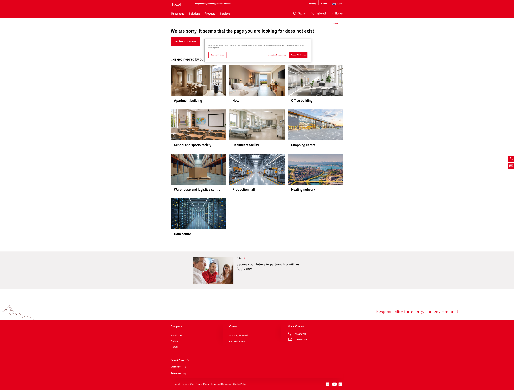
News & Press (177, 360)
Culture (175, 341)
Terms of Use (188, 384)
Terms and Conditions (221, 384)
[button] (185, 41)
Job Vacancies (237, 341)
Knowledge (177, 14)
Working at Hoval (238, 335)
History (174, 346)
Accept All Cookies (298, 55)
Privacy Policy (202, 384)
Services (225, 14)
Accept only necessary (277, 55)
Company (312, 3)
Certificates (176, 366)
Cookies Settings (217, 55)
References (176, 373)
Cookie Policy (239, 384)
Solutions (194, 14)
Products (210, 14)
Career (324, 3)
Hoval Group (177, 335)
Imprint (176, 384)
